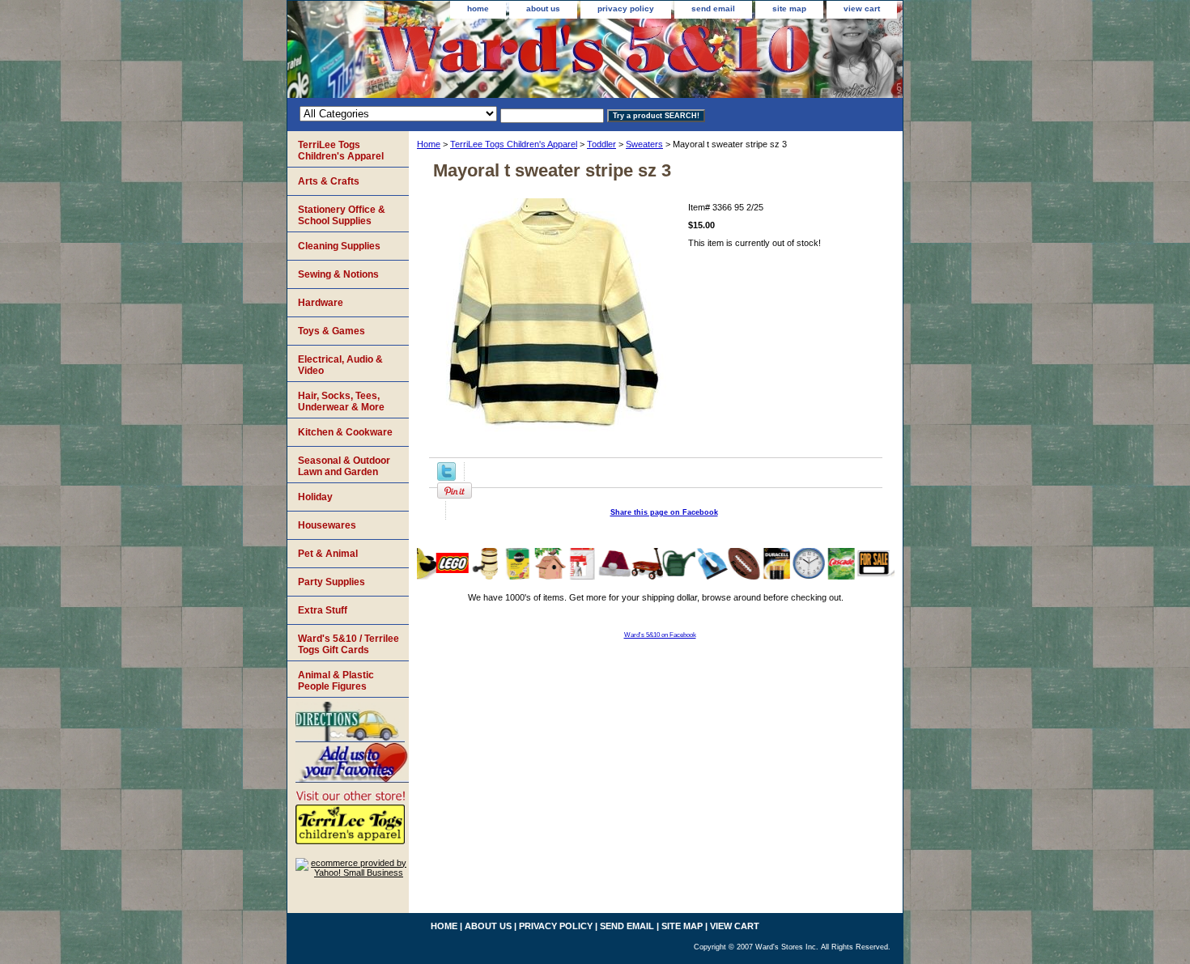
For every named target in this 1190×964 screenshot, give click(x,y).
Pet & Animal (328, 553)
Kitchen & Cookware (345, 432)
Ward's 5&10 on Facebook (660, 635)
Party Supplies (331, 582)
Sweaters (644, 144)
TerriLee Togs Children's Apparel (513, 144)
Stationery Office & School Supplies (341, 215)
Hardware (320, 302)
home (478, 8)
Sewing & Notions (338, 274)
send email (713, 8)
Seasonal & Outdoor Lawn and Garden (344, 466)
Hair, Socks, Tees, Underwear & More (341, 401)
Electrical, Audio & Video (340, 365)
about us (543, 8)
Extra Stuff (322, 610)
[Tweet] (446, 477)
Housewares (327, 525)
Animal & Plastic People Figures (336, 680)
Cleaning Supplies (339, 246)
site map (789, 8)
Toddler (601, 144)
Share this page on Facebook (664, 512)
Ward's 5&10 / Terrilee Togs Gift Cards (348, 644)
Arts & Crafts (328, 181)
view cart (862, 8)
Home (428, 144)
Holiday (315, 497)
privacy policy (625, 8)
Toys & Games (331, 331)
